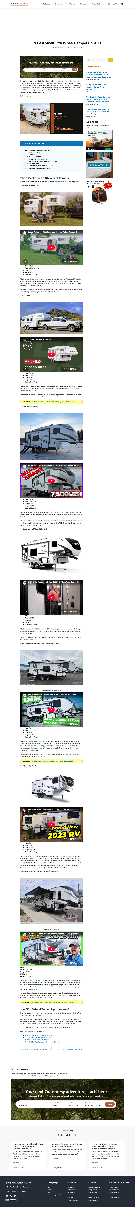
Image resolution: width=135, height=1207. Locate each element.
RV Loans (72, 4)
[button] (122, 4)
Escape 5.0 (26, 386)
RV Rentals (46, 4)
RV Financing (71, 1192)
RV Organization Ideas (94, 1195)
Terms (7, 1191)
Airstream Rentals (114, 1192)
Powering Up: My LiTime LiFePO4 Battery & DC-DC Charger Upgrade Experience (98, 74)
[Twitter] (15, 1195)
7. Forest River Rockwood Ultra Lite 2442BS (41, 166)
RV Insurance (59, 4)
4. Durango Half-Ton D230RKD (37, 159)
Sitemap (24, 1191)
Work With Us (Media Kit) (54, 1195)
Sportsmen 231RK (62, 512)
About (49, 1187)
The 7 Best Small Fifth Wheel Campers (37, 150)
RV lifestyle (48, 1076)
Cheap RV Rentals (114, 1197)
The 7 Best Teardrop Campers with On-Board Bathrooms (43, 1042)
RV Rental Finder (93, 1200)
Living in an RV (112, 4)
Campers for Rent (114, 1187)
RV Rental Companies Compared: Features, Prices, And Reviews (53, 402)
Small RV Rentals (114, 1190)
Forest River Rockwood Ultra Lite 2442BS (36, 980)
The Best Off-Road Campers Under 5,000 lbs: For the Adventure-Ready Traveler (98, 99)
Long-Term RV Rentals (115, 1195)
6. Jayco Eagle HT (33, 163)
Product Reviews (97, 4)
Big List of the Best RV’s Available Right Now (39, 1035)
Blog (48, 1192)
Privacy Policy (15, 1191)
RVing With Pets (93, 1190)
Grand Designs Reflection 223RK (33, 741)
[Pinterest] (11, 1195)
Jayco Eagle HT (28, 856)
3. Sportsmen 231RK (34, 157)
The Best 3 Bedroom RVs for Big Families (38, 1037)
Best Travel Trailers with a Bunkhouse (37, 1040)
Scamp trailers (34, 279)
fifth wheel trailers (60, 182)
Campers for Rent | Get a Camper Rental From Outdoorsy (97, 87)
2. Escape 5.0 (31, 155)
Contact (49, 1190)
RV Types (70, 1197)
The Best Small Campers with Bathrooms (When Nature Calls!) (52, 761)
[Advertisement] (67, 21)
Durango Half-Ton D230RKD (32, 629)
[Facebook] (7, 1195)
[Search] (110, 60)
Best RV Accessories (94, 1187)
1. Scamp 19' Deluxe (33, 152)
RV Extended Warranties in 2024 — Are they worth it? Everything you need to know (99, 111)
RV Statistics (71, 1195)
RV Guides (83, 4)
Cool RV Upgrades (93, 1197)
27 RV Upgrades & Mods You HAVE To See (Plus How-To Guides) (53, 1002)
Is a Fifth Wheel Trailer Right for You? (37, 169)
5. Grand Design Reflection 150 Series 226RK (42, 161)
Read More (16, 1162)
